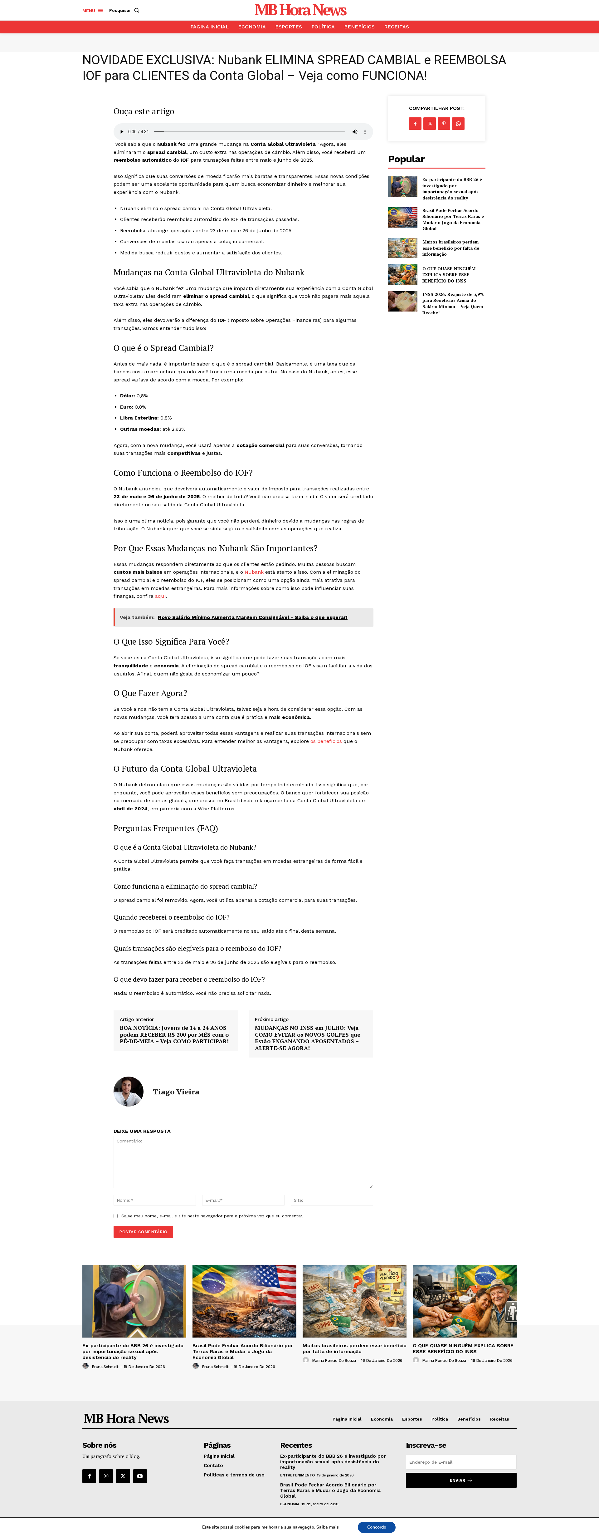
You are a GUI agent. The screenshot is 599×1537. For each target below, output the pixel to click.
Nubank (254, 572)
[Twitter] (429, 123)
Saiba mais (327, 1527)
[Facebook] (415, 123)
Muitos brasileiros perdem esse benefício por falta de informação (450, 248)
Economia (290, 1504)
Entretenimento (297, 1475)
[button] (125, 10)
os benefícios (326, 741)
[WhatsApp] (458, 123)
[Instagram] (106, 1476)
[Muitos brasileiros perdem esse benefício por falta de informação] (402, 248)
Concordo (376, 1527)
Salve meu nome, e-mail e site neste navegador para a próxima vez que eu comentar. (212, 1215)
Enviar (457, 1480)
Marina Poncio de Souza (334, 1360)
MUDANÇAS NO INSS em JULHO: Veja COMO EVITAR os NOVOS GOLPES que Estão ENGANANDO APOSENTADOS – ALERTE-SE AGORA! (307, 1037)
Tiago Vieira (176, 1091)
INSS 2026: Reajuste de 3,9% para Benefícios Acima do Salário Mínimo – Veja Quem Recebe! (453, 303)
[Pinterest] (444, 123)
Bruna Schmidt (105, 1366)
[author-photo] (86, 1366)
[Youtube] (140, 1476)
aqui (160, 596)
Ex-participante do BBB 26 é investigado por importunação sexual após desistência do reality (452, 188)
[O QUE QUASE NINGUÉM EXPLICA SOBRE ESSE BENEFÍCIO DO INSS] (402, 274)
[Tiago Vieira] (129, 1092)
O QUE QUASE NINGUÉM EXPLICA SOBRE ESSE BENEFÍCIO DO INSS (449, 275)
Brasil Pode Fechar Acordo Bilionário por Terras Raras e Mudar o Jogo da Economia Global (453, 219)
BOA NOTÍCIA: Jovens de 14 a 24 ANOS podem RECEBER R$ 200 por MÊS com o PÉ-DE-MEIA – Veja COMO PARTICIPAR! (174, 1034)
